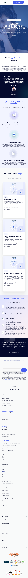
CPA (2, 462)
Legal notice (4, 502)
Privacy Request (5, 407)
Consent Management (6, 398)
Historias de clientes (5, 419)
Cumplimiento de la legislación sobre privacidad (11, 443)
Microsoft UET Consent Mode (7, 483)
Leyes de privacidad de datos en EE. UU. (9, 456)
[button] (25, 2)
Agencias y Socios (5, 436)
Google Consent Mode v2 (6, 479)
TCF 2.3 (3, 473)
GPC (2, 476)
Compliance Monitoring (6, 405)
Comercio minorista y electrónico (8, 434)
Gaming (3, 437)
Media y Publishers (5, 427)
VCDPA (3, 459)
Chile (3, 466)
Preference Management (6, 403)
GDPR (3, 454)
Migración (3, 441)
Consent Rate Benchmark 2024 (8, 498)
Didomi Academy (5, 491)
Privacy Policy (4, 505)
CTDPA (3, 461)
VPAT (3, 500)
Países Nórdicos (5, 464)
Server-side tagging (5, 408)
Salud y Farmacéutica (6, 431)
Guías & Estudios (5, 490)
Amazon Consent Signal (6, 481)
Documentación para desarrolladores (9, 412)
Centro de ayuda (5, 414)
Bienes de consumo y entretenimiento (9, 432)
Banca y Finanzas (5, 429)
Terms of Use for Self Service (7, 507)
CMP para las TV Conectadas (7, 400)
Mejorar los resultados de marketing (9, 445)
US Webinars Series (5, 495)
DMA (3, 478)
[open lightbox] (14, 188)
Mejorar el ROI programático (7, 450)
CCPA (3, 457)
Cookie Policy (4, 503)
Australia (3, 467)
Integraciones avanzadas (6, 448)
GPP (2, 474)
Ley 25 (3, 469)
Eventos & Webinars (5, 493)
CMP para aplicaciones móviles (8, 401)
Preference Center (7, 379)
